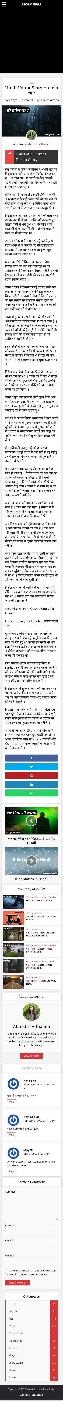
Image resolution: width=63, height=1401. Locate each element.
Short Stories (49, 897)
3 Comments (27, 100)
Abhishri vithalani (49, 100)
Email (9, 1240)
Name (9, 1225)
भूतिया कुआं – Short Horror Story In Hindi (39, 950)
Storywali (31, 1389)
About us (25, 1394)
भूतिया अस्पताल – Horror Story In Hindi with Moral (40, 934)
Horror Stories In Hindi (39, 900)
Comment (10, 1191)
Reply (11, 1101)
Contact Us (37, 1394)
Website (9, 1255)
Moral (38, 897)
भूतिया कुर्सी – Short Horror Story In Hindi (39, 966)
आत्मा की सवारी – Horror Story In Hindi (41, 918)
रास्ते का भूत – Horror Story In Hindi (41, 982)
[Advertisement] (31, 41)
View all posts (31, 1055)
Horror (31, 83)
